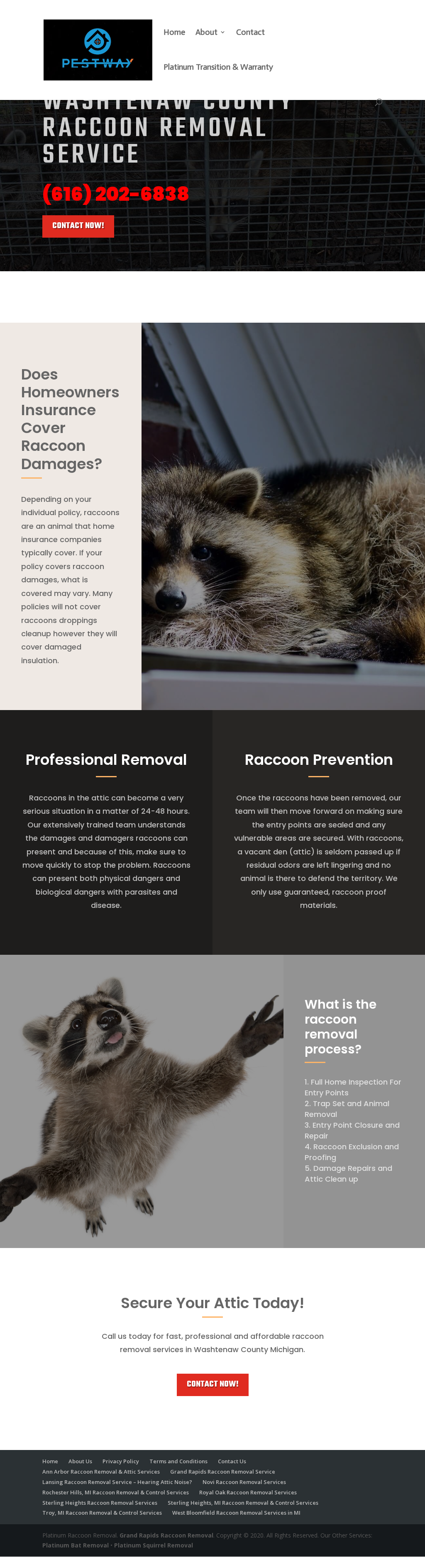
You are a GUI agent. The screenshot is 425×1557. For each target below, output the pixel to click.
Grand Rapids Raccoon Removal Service (222, 1471)
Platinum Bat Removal (75, 1545)
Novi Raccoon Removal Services (244, 1482)
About (206, 33)
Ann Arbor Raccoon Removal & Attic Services (101, 1471)
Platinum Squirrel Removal (153, 1545)
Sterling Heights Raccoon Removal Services (99, 1502)
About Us (80, 1461)
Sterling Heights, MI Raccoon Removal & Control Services (243, 1502)
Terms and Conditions (178, 1461)
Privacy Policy (121, 1461)
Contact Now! (78, 226)
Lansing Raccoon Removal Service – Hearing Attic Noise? (117, 1482)
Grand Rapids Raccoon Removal (166, 1535)
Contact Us (232, 1461)
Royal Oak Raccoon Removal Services (248, 1492)
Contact (250, 33)
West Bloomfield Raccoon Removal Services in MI (236, 1512)
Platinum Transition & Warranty (218, 68)
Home (174, 33)
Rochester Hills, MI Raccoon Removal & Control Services (115, 1492)
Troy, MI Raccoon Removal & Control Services (102, 1512)
